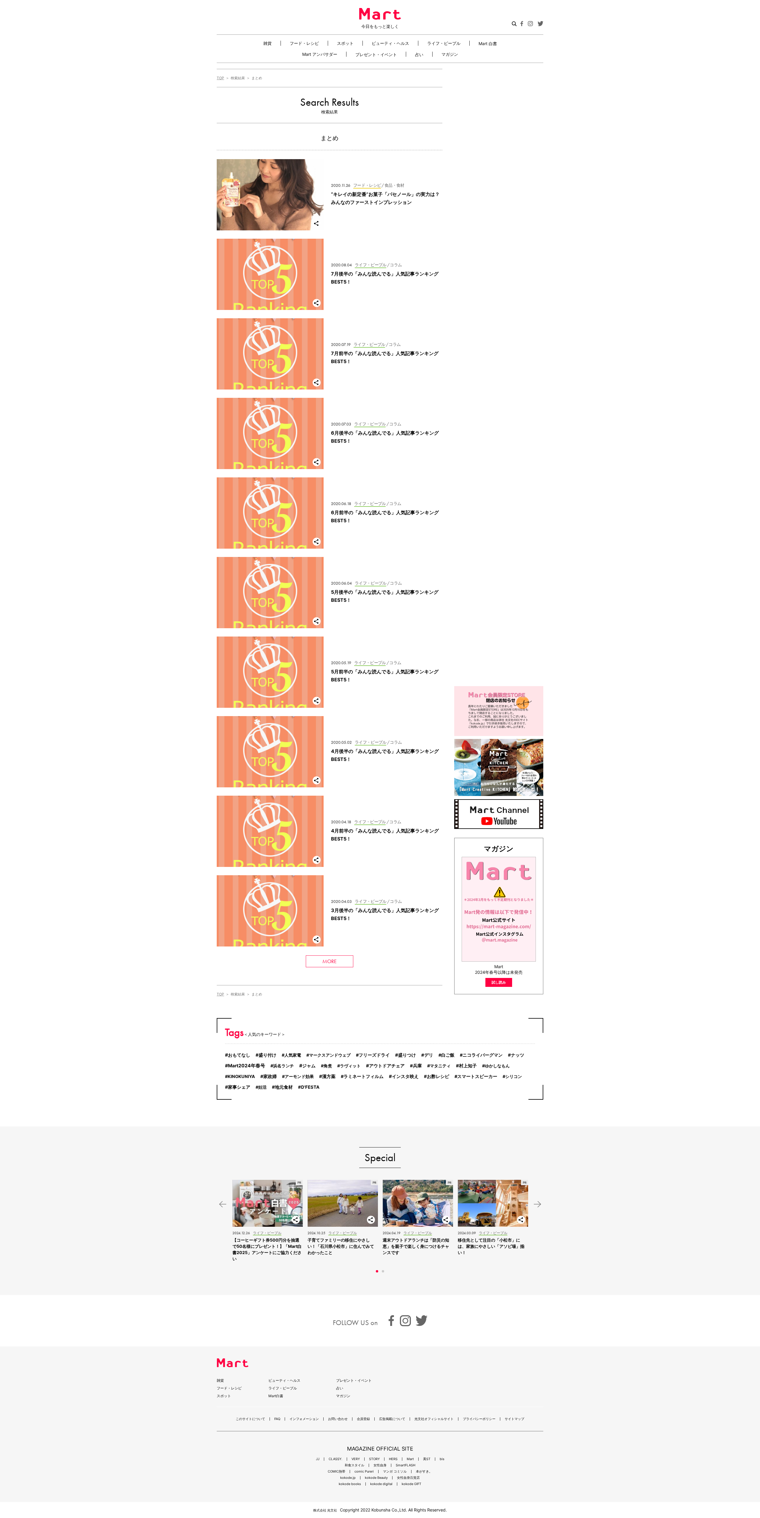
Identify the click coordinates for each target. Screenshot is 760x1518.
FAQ (277, 1419)
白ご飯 (448, 1055)
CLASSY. (335, 1459)
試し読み (499, 982)
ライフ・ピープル (443, 43)
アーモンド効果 (299, 1076)
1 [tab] (377, 1271)
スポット (345, 43)
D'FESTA (310, 1087)
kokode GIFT (411, 1484)
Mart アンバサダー (319, 54)
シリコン (513, 1076)
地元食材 (284, 1087)
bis (442, 1459)
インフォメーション (304, 1419)
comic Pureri (364, 1471)
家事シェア (239, 1087)
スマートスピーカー (477, 1076)
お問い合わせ (338, 1419)
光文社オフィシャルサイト (434, 1419)
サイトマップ (514, 1419)
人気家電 (292, 1055)
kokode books (350, 1484)
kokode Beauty (376, 1477)
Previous (223, 1204)
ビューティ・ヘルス (390, 43)
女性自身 (380, 1465)
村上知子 (468, 1066)
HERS (393, 1459)
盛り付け (267, 1055)
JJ (317, 1459)
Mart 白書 (488, 43)
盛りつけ (407, 1055)
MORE (329, 961)
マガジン (449, 54)
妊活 (262, 1087)
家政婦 (270, 1076)
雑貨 (267, 43)
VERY (356, 1459)
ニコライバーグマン (483, 1055)
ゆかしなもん (497, 1065)
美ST (426, 1459)
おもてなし (239, 1055)
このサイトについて (250, 1419)
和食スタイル (354, 1465)
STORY (374, 1459)
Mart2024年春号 (246, 1066)
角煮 (328, 1065)
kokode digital (381, 1484)
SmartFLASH (405, 1465)
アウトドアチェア (387, 1066)
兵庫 (417, 1066)
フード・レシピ (304, 43)
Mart (410, 1459)
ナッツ (517, 1055)
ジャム (309, 1066)
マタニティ (440, 1065)
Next (537, 1204)
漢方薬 (328, 1076)
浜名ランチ (283, 1065)
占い (419, 54)
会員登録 (363, 1419)
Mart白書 (275, 1396)
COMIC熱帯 (336, 1471)
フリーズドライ (374, 1055)
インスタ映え (405, 1076)
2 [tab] (383, 1271)
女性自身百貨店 (408, 1477)
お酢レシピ (438, 1076)
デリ (428, 1055)
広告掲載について (392, 1419)
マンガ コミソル (395, 1471)
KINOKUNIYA (241, 1076)
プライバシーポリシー (479, 1419)
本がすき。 (424, 1471)
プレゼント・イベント (376, 54)
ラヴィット (350, 1065)
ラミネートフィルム (363, 1076)
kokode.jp (348, 1477)
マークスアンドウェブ (330, 1055)
